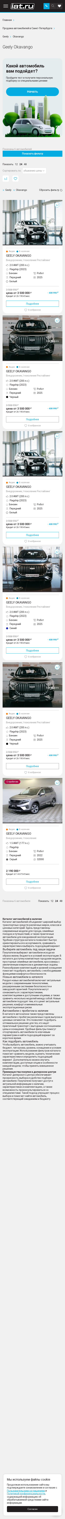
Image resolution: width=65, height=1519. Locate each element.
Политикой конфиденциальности (26, 1493)
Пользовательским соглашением (26, 1490)
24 (20, 164)
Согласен (32, 1509)
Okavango (8, 201)
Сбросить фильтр (49, 190)
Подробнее (32, 303)
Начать (32, 91)
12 (16, 164)
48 (25, 164)
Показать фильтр (32, 153)
